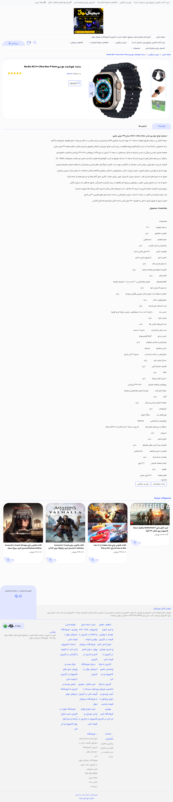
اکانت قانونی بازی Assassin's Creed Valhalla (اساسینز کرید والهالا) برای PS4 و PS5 (66, 547)
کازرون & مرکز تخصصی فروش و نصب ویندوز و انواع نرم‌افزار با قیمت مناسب (105, 694)
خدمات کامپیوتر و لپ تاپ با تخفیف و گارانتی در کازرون (69, 649)
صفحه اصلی (160, 37)
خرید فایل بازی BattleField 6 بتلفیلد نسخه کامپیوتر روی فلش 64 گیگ (150, 529)
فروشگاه (91, 734)
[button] (168, 533)
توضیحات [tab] (161, 126)
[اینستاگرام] (20, 596)
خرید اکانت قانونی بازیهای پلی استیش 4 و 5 (148, 42)
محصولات (136, 48)
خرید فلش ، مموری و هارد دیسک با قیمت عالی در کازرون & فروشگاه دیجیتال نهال (87, 694)
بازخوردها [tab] (143, 126)
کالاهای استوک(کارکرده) (99, 42)
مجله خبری (93, 777)
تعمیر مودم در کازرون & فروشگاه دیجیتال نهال (69, 689)
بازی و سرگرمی (121, 42)
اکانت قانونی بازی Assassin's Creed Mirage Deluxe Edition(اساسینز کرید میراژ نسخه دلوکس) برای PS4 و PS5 (23, 547)
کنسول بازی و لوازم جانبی (155, 48)
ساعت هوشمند (159, 484)
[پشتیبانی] (16, 596)
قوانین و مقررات (106, 748)
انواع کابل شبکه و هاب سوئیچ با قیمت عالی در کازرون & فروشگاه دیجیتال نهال (121, 37)
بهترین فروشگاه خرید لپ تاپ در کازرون (105, 714)
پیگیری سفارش (107, 743)
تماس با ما (93, 782)
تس (95, 756)
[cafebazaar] (13, 626)
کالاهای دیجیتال (77, 42)
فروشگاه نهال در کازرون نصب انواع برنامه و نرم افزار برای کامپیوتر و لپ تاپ (69, 719)
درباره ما (94, 786)
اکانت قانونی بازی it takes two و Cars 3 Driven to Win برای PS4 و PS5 (110, 547)
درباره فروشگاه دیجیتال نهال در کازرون (89, 669)
